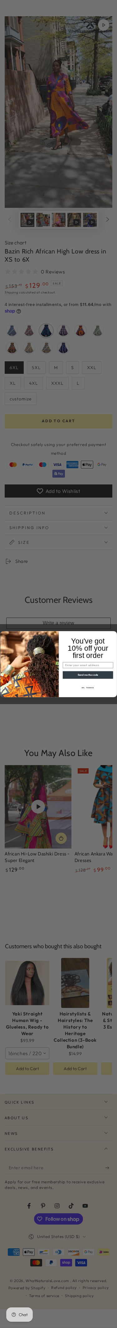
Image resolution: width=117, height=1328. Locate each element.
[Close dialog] (114, 634)
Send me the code (87, 675)
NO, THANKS (88, 687)
